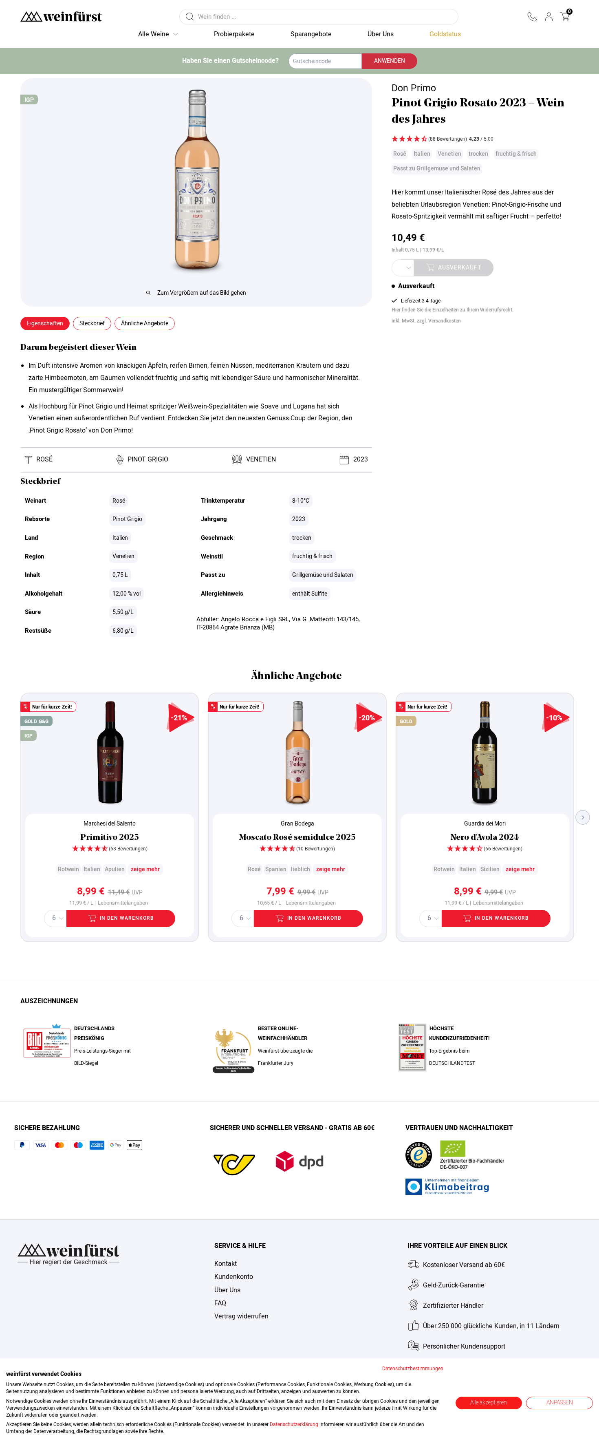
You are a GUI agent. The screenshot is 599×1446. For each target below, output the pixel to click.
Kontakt (225, 1264)
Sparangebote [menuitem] (311, 34)
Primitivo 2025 (109, 838)
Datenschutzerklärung (294, 1424)
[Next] (583, 817)
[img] (481, 140)
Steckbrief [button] (92, 323)
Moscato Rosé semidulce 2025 (297, 838)
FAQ (220, 1303)
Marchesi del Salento (110, 823)
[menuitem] (445, 35)
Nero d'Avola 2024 (485, 838)
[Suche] (190, 16)
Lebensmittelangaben (123, 903)
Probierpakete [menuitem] (234, 34)
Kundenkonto (233, 1277)
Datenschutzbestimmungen (412, 1368)
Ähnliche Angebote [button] (144, 323)
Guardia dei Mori (485, 823)
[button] (532, 17)
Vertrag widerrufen (241, 1316)
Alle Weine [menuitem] (153, 34)
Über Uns (227, 1290)
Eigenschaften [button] (45, 323)
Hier (396, 309)
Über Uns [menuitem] (381, 34)
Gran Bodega (297, 823)
